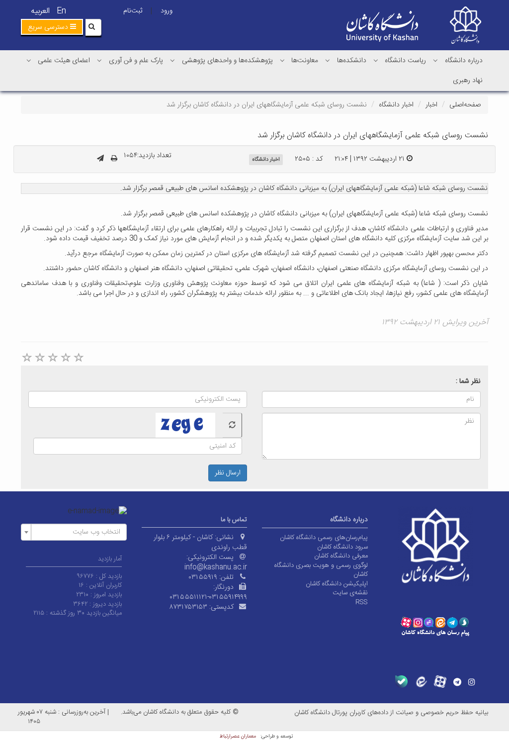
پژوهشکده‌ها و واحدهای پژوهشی (227, 61)
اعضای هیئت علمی (64, 61)
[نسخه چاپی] (114, 159)
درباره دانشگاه (464, 61)
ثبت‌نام (132, 11)
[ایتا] (421, 681)
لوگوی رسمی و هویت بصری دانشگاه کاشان (321, 570)
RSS (361, 602)
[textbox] (76, 532)
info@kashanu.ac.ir (215, 567)
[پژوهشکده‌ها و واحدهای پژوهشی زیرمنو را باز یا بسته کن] (172, 60)
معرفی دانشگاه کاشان (341, 556)
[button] (52, 27)
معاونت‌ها (304, 61)
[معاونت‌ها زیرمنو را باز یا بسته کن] (282, 60)
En (61, 11)
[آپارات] (440, 681)
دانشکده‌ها (351, 61)
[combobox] (74, 532)
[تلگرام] (457, 682)
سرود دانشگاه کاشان (342, 547)
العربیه (40, 11)
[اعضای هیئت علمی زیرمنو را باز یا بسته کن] (28, 60)
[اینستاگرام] (471, 682)
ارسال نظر (228, 473)
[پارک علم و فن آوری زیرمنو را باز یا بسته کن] (99, 60)
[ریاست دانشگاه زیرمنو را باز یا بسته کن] (375, 60)
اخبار (431, 105)
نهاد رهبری (468, 81)
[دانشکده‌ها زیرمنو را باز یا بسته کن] (327, 60)
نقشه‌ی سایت (350, 592)
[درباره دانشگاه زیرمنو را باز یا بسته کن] (435, 60)
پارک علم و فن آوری (136, 61)
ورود (166, 11)
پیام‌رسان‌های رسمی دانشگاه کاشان (324, 537)
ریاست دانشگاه (405, 61)
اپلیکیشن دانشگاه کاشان (337, 583)
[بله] (401, 681)
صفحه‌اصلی (465, 105)
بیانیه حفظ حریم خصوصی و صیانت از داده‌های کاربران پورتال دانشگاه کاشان (391, 712)
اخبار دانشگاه (396, 105)
